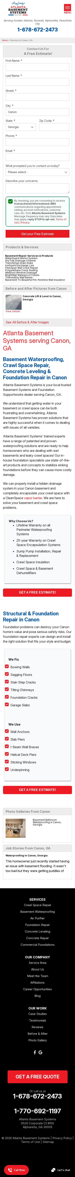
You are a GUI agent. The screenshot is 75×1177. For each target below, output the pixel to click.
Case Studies (37, 1014)
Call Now (19, 1170)
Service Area (37, 963)
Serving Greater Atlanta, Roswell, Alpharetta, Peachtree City (38, 22)
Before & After (38, 1034)
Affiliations (37, 982)
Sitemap (48, 1142)
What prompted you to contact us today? (33, 166)
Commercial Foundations (38, 945)
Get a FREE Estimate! (37, 592)
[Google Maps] (40, 1052)
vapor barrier (33, 498)
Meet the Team (37, 976)
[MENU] (67, 7)
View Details (13, 311)
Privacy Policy (62, 1138)
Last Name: (14, 75)
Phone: (11, 135)
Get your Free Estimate (37, 233)
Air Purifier (37, 918)
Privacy (25, 222)
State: (10, 120)
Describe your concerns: (22, 181)
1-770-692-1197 (37, 1111)
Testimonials (37, 1020)
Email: (10, 150)
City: (9, 105)
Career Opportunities (37, 989)
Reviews (37, 1027)
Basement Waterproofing (37, 912)
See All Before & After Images (27, 322)
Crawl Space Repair (37, 905)
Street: (11, 90)
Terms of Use (30, 1142)
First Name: (14, 60)
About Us (37, 969)
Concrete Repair (37, 938)
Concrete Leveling (37, 931)
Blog (37, 996)
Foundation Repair (37, 925)
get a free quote (37, 1077)
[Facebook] (34, 1052)
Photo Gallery (37, 1040)
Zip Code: (46, 120)
